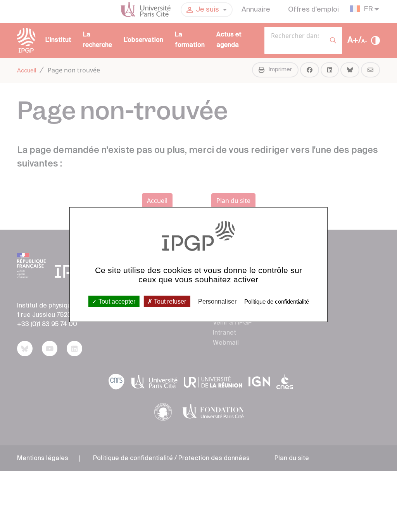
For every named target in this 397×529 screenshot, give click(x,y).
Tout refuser (169, 301)
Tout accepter (116, 301)
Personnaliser (217, 301)
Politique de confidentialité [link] (276, 301)
